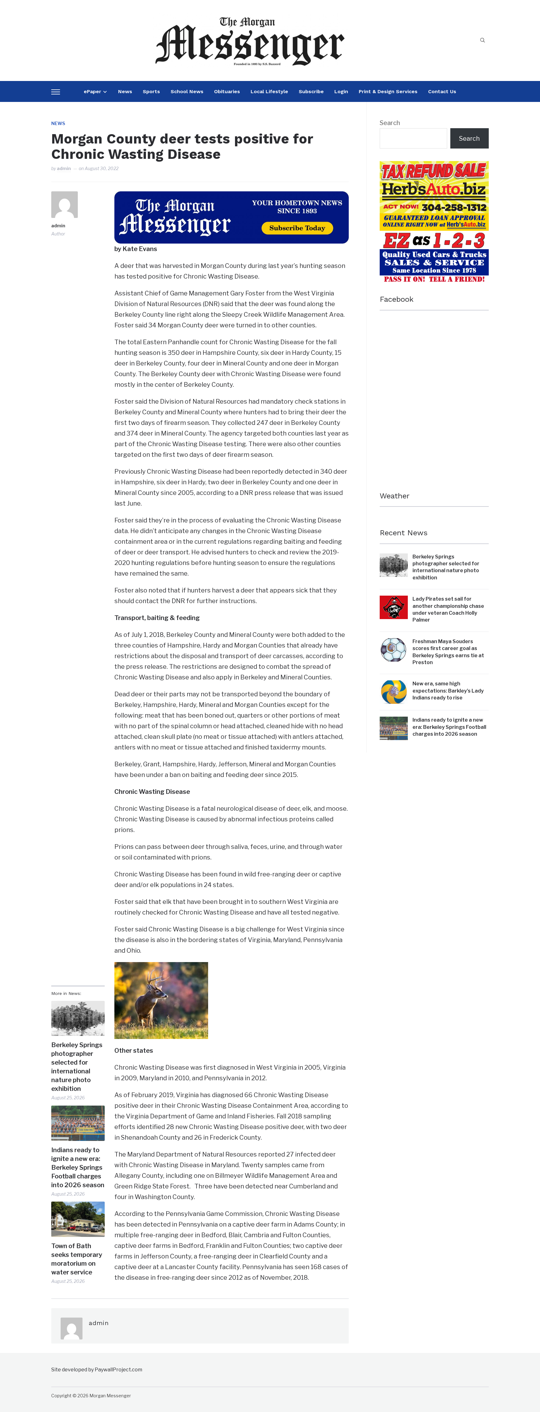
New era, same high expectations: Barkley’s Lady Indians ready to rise (448, 691)
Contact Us (442, 91)
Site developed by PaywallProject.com (96, 1370)
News (125, 91)
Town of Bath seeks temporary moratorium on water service (76, 1259)
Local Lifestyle (269, 91)
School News (187, 91)
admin (64, 168)
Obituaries (227, 91)
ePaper (92, 91)
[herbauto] (434, 166)
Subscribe (311, 91)
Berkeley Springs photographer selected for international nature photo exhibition (76, 1066)
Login (341, 91)
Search (390, 123)
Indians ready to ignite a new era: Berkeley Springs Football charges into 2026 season (77, 1167)
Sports (151, 91)
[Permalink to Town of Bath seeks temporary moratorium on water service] (78, 1219)
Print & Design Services (388, 91)
